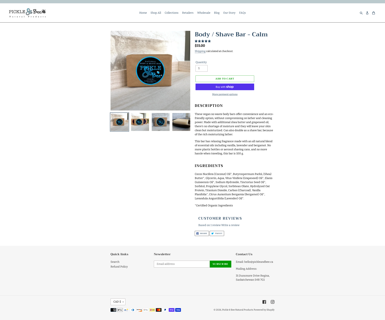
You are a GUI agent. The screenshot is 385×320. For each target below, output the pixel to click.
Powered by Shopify (264, 309)
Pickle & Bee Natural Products (237, 309)
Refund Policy (119, 266)
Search (115, 261)
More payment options (225, 94)
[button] (203, 41)
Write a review (230, 225)
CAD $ (117, 301)
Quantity (201, 62)
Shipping (200, 51)
